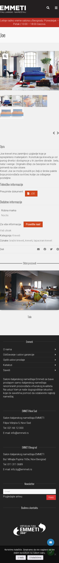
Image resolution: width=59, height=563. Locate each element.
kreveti (29, 240)
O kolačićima (35, 557)
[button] (5, 56)
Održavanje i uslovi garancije (18, 354)
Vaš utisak (5, 230)
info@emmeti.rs (20, 432)
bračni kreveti (16, 240)
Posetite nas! (33, 224)
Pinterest (53, 515)
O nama (7, 349)
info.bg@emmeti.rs (21, 469)
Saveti (6, 370)
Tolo (29, 317)
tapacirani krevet (43, 240)
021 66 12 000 (15, 427)
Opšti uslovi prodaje (14, 359)
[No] (55, 554)
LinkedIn (39, 515)
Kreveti (16, 235)
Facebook (46, 515)
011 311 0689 (15, 464)
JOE (33, 193)
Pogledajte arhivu (12, 496)
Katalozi (7, 365)
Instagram (32, 515)
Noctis (4, 215)
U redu (21, 557)
